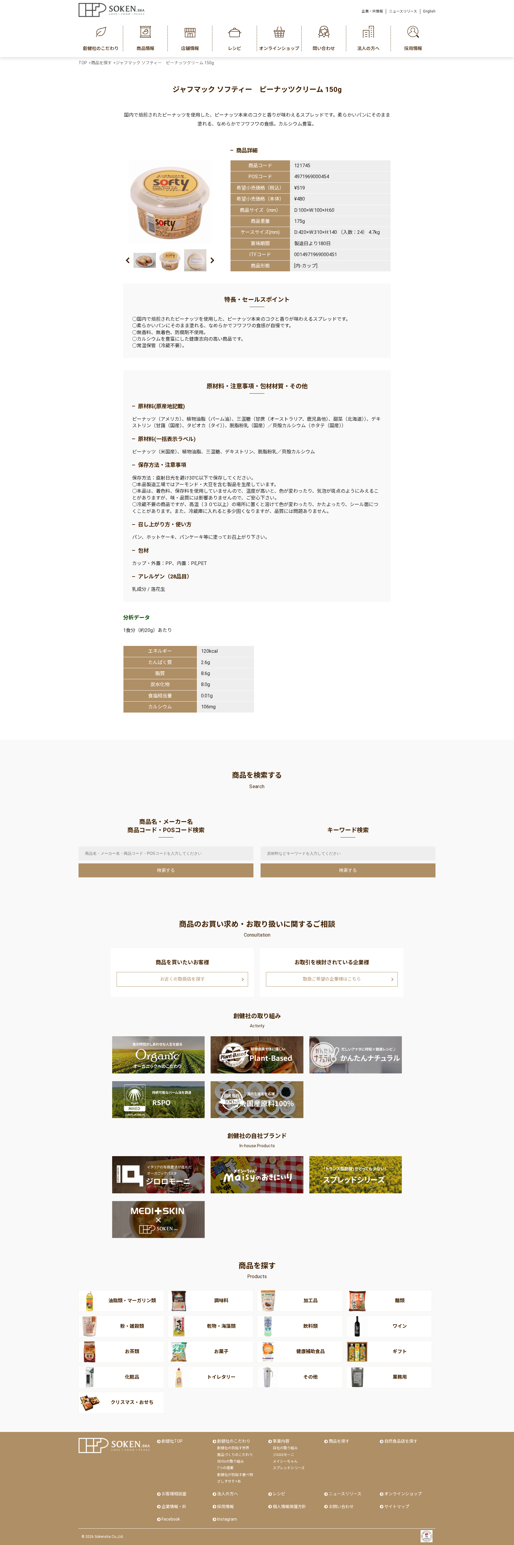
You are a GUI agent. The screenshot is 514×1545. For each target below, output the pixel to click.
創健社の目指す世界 (233, 1448)
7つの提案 (225, 1468)
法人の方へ (227, 1493)
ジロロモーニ (283, 1455)
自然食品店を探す (401, 1441)
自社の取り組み (285, 1448)
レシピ (279, 1493)
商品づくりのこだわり (235, 1455)
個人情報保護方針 (289, 1506)
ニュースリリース (403, 11)
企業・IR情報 (372, 11)
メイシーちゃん (285, 1461)
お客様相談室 (174, 1493)
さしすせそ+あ (229, 1481)
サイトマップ (396, 1506)
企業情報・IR (174, 1506)
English (429, 11)
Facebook (171, 1519)
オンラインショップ (403, 1493)
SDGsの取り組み (230, 1461)
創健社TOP (172, 1441)
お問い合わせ (341, 1506)
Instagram (227, 1519)
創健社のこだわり (233, 1441)
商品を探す (339, 1441)
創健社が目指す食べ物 (235, 1475)
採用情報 (225, 1506)
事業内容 (281, 1441)
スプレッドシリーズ (289, 1468)
